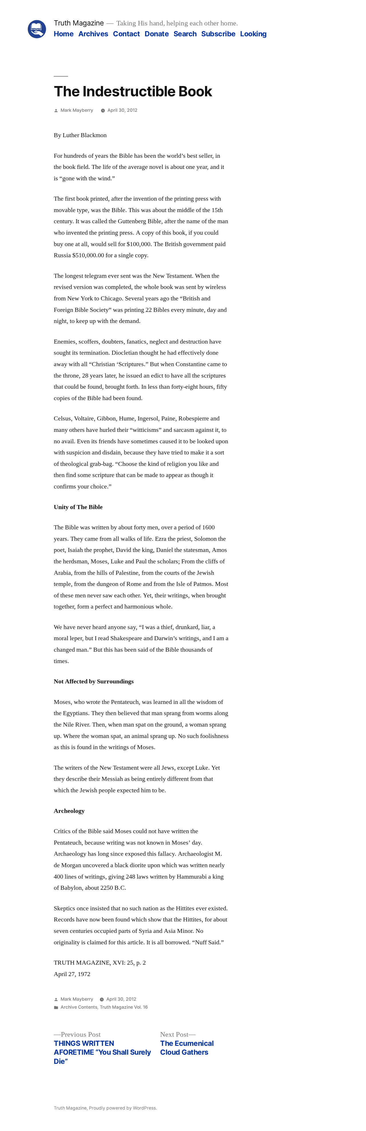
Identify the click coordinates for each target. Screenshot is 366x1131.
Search (185, 33)
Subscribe (218, 33)
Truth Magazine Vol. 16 (124, 1007)
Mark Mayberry (77, 110)
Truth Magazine (79, 23)
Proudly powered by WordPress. (123, 1108)
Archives (93, 33)
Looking (253, 33)
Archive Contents (79, 1007)
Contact (126, 33)
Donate (157, 33)
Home (63, 33)
